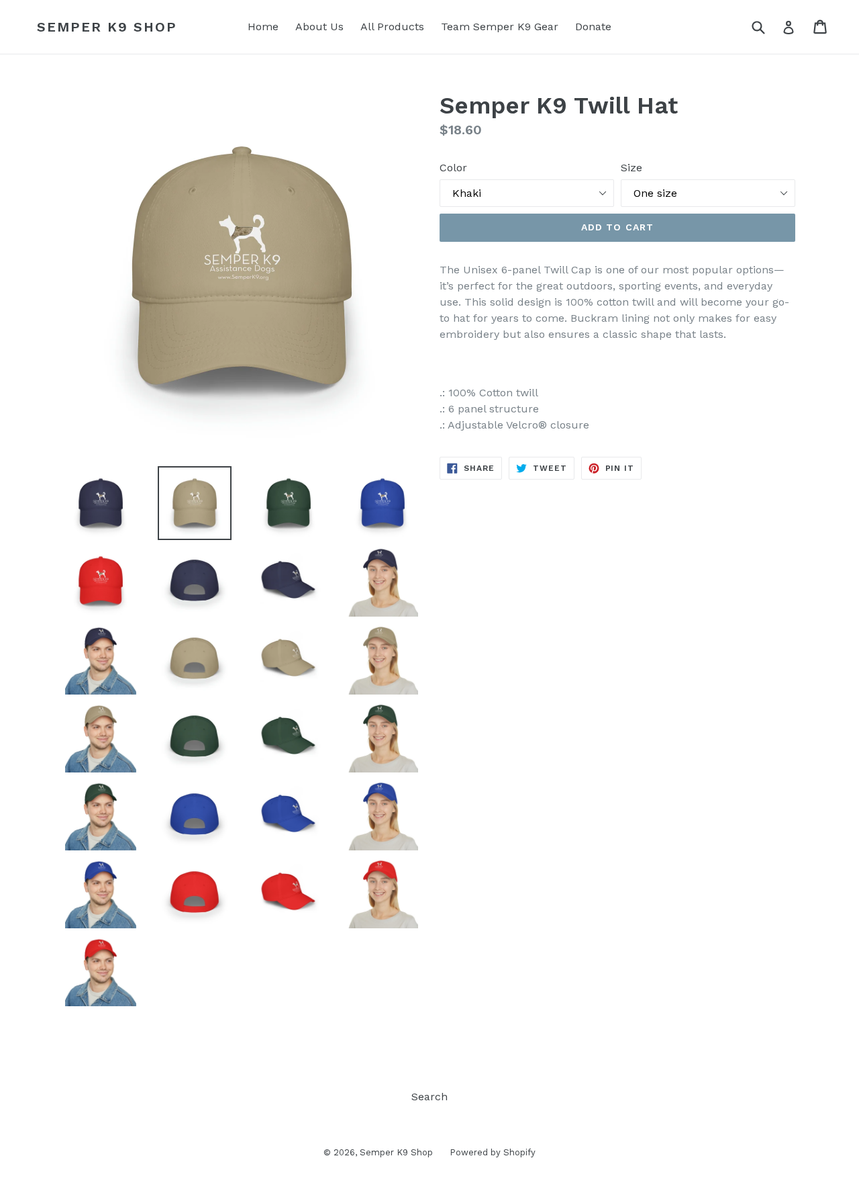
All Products (392, 26)
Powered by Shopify (493, 1152)
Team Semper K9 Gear (499, 26)
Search (429, 1096)
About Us (319, 26)
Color (453, 167)
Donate (593, 26)
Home (263, 26)
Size (631, 167)
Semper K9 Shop (107, 27)
